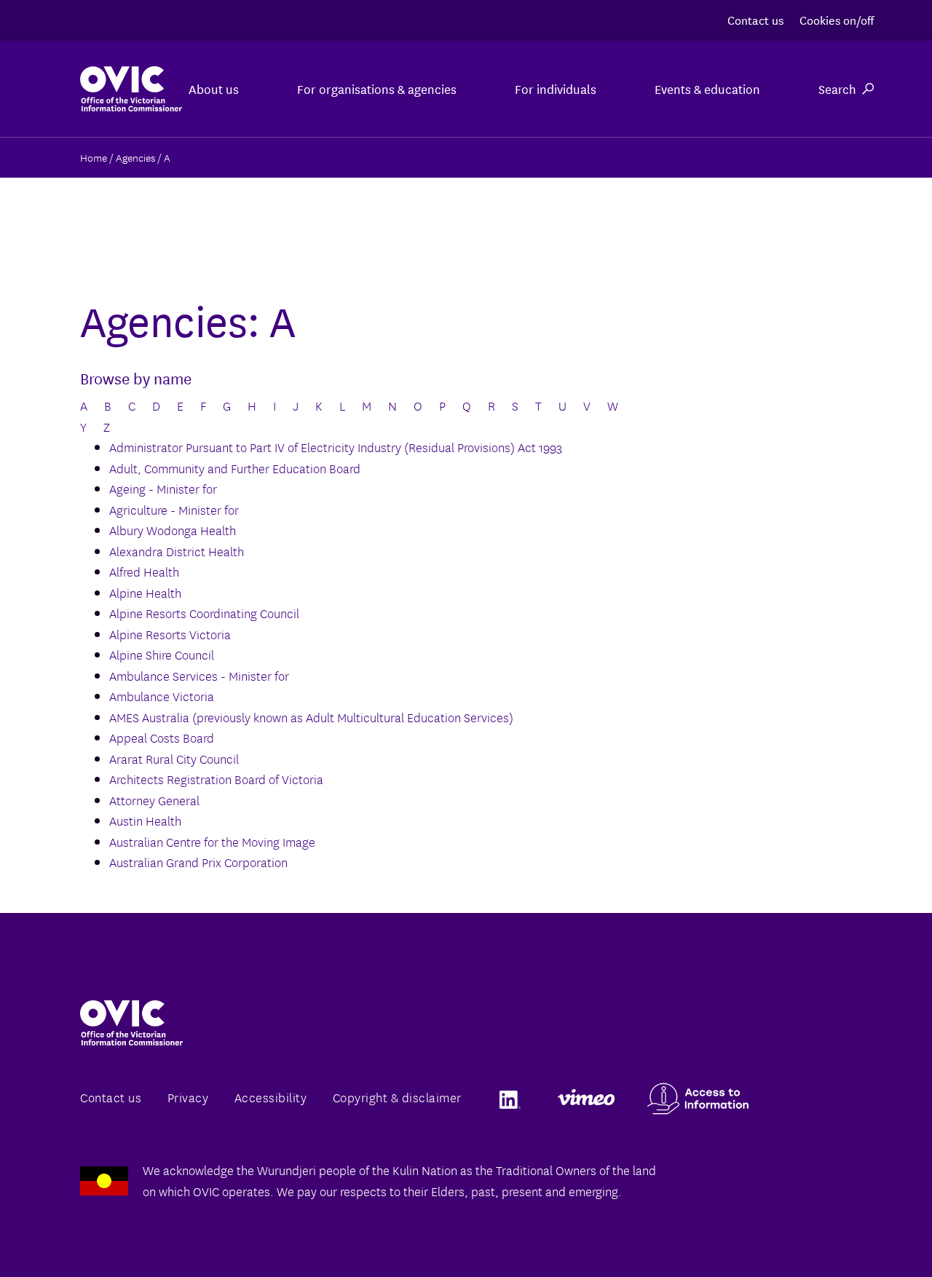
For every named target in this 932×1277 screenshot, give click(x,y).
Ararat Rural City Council (174, 758)
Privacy (188, 1097)
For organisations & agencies (377, 88)
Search (837, 88)
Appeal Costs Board (161, 737)
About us (214, 88)
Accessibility (270, 1097)
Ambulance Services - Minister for (199, 675)
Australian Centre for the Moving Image (212, 841)
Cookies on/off (836, 19)
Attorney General (154, 800)
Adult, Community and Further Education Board (234, 468)
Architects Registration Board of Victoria (216, 779)
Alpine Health (145, 592)
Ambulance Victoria (161, 696)
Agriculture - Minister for (174, 509)
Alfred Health (144, 571)
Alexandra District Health (176, 551)
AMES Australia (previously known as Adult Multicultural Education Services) (311, 717)
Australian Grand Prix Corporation (198, 862)
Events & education (707, 88)
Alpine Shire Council (161, 654)
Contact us (755, 19)
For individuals (555, 88)
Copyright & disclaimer (397, 1097)
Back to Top (862, 1232)
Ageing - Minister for (163, 488)
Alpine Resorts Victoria (170, 634)
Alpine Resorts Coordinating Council (204, 613)
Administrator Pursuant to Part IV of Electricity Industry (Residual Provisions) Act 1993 (335, 447)
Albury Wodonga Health (172, 530)
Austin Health (145, 820)
